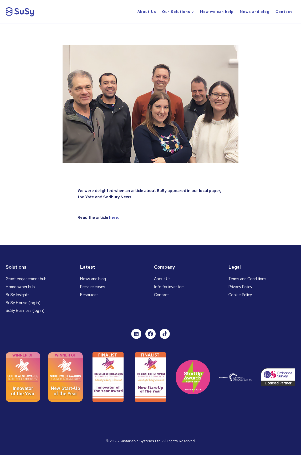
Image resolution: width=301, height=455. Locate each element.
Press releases (92, 286)
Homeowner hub (20, 286)
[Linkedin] (136, 334)
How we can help (217, 11)
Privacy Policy (240, 286)
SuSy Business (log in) (25, 310)
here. (114, 217)
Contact (283, 11)
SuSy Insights (17, 294)
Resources (89, 294)
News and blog (254, 11)
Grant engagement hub (26, 278)
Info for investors (169, 286)
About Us (146, 11)
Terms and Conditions (247, 278)
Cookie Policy (240, 294)
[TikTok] (165, 334)
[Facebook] (150, 334)
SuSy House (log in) (23, 302)
